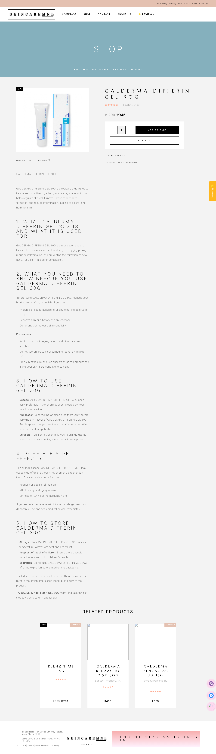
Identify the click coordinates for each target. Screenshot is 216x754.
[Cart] (206, 14)
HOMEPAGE (69, 14)
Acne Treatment (101, 70)
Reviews (44, 160)
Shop (87, 14)
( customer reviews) (131, 105)
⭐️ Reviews (146, 14)
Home (77, 70)
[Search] (199, 14)
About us (124, 14)
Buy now (144, 140)
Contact (104, 14)
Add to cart (157, 130)
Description (23, 160)
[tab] (23, 162)
